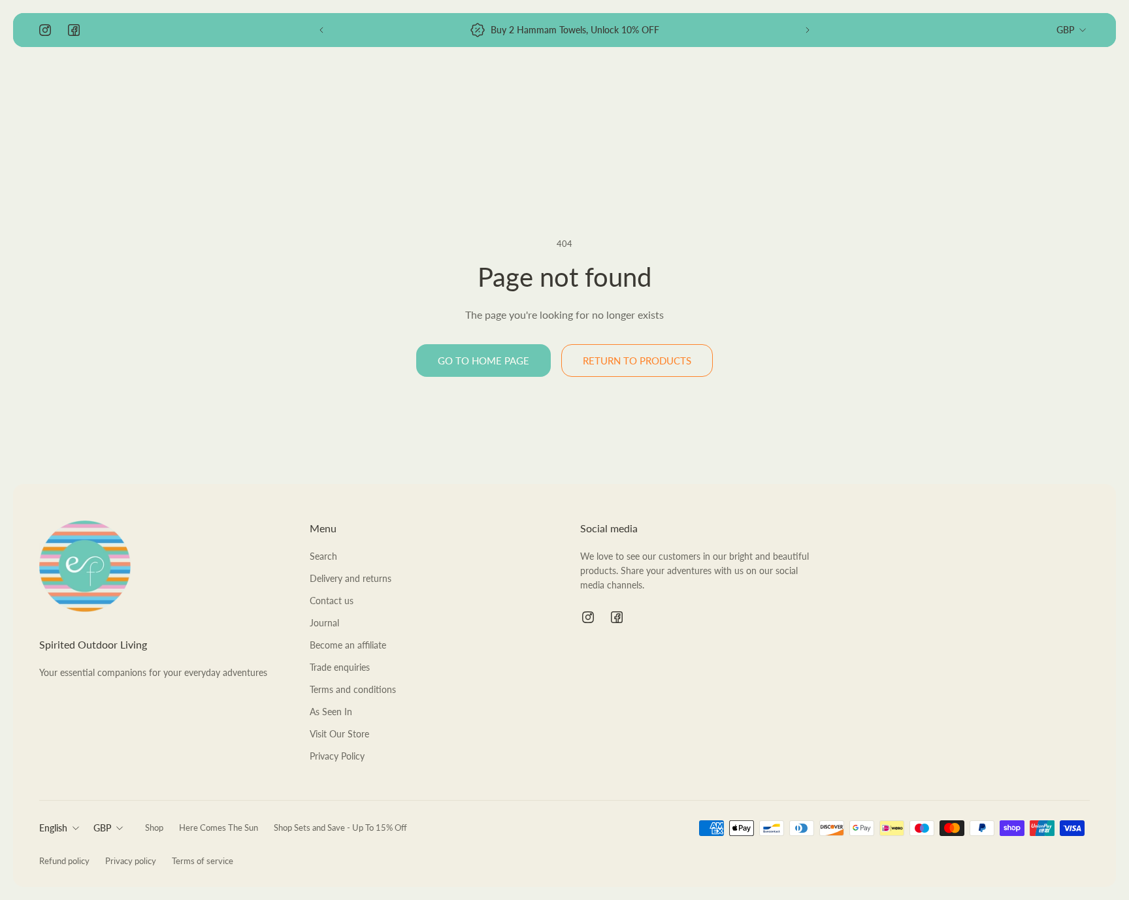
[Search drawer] (1019, 88)
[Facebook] (73, 30)
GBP (1065, 29)
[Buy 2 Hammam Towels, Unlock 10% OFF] (564, 30)
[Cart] (1082, 88)
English (53, 827)
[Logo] (85, 89)
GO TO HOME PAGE (483, 360)
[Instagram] (45, 30)
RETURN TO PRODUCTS (637, 360)
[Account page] (1050, 88)
